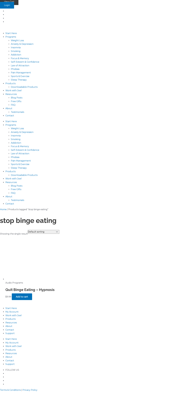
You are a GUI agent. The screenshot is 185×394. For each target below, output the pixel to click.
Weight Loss (17, 40)
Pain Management (21, 72)
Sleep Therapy (19, 80)
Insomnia (16, 47)
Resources (11, 94)
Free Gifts (16, 101)
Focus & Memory (20, 58)
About (8, 108)
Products (10, 83)
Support (10, 333)
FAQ (13, 105)
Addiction (16, 54)
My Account (12, 311)
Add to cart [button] (22, 296)
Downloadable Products (24, 87)
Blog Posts (16, 97)
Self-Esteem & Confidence (25, 62)
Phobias (15, 69)
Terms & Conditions (10, 390)
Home (3, 209)
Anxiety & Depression (22, 44)
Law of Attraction (20, 65)
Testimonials (17, 112)
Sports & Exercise (20, 76)
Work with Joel (13, 90)
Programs (10, 37)
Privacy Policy (29, 390)
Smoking (15, 51)
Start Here (11, 33)
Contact (9, 115)
